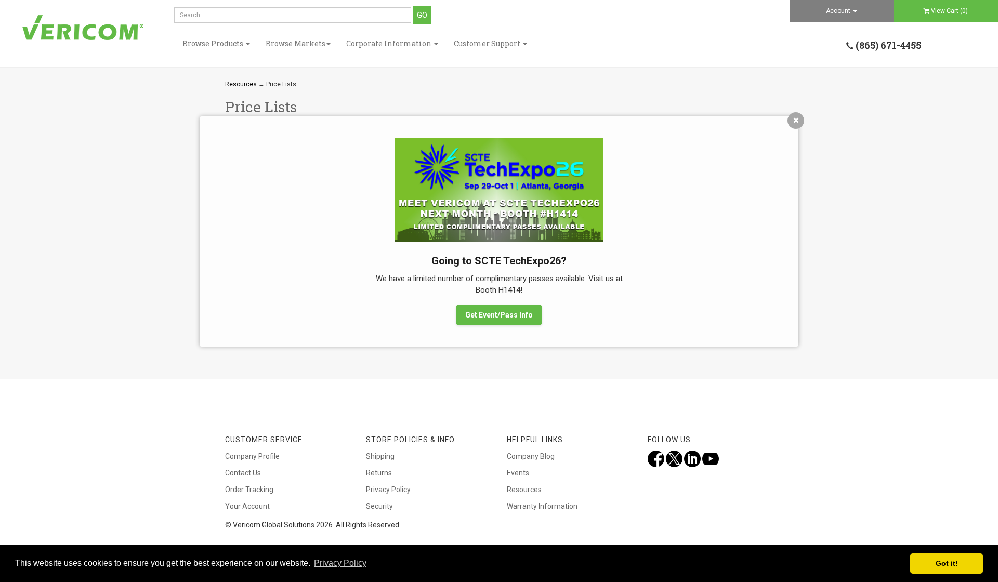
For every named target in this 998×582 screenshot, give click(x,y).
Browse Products (213, 43)
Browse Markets (295, 43)
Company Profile (252, 456)
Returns (379, 473)
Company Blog (531, 456)
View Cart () (949, 11)
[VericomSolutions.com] (83, 27)
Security (379, 506)
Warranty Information (542, 506)
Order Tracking (249, 489)
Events (518, 473)
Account (839, 11)
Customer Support (488, 43)
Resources (241, 84)
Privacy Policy (388, 489)
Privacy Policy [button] (340, 563)
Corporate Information (389, 43)
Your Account (247, 506)
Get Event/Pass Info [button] (499, 315)
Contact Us (243, 473)
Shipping (380, 456)
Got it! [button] (947, 563)
